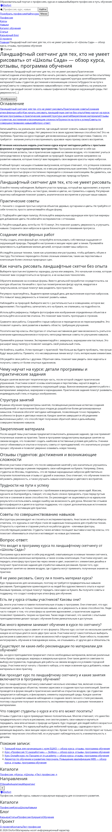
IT (1, 784)
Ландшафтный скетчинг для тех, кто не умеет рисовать (31, 109)
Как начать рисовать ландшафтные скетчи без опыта (54, 112)
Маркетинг (29, 784)
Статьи (4, 31)
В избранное (8, 99)
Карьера (5, 817)
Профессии (6, 17)
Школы (31, 774)
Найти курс (33, 13)
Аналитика (16, 784)
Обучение (48, 817)
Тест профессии (46, 774)
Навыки (4, 24)
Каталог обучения (10, 28)
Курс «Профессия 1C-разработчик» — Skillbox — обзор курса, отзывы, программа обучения (57, 752)
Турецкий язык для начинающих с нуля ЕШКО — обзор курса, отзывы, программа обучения (57, 748)
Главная (4, 42)
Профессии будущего (30, 817)
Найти (42, 9)
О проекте (6, 38)
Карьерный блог (9, 35)
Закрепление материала (86, 116)
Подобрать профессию (13, 13)
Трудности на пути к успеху (73, 119)
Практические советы (75, 109)
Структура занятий (61, 116)
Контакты (17, 826)
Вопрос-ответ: (42, 123)
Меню (43, 13)
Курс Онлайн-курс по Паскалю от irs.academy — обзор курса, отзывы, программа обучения (57, 755)
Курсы (3, 21)
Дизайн (6, 784)
